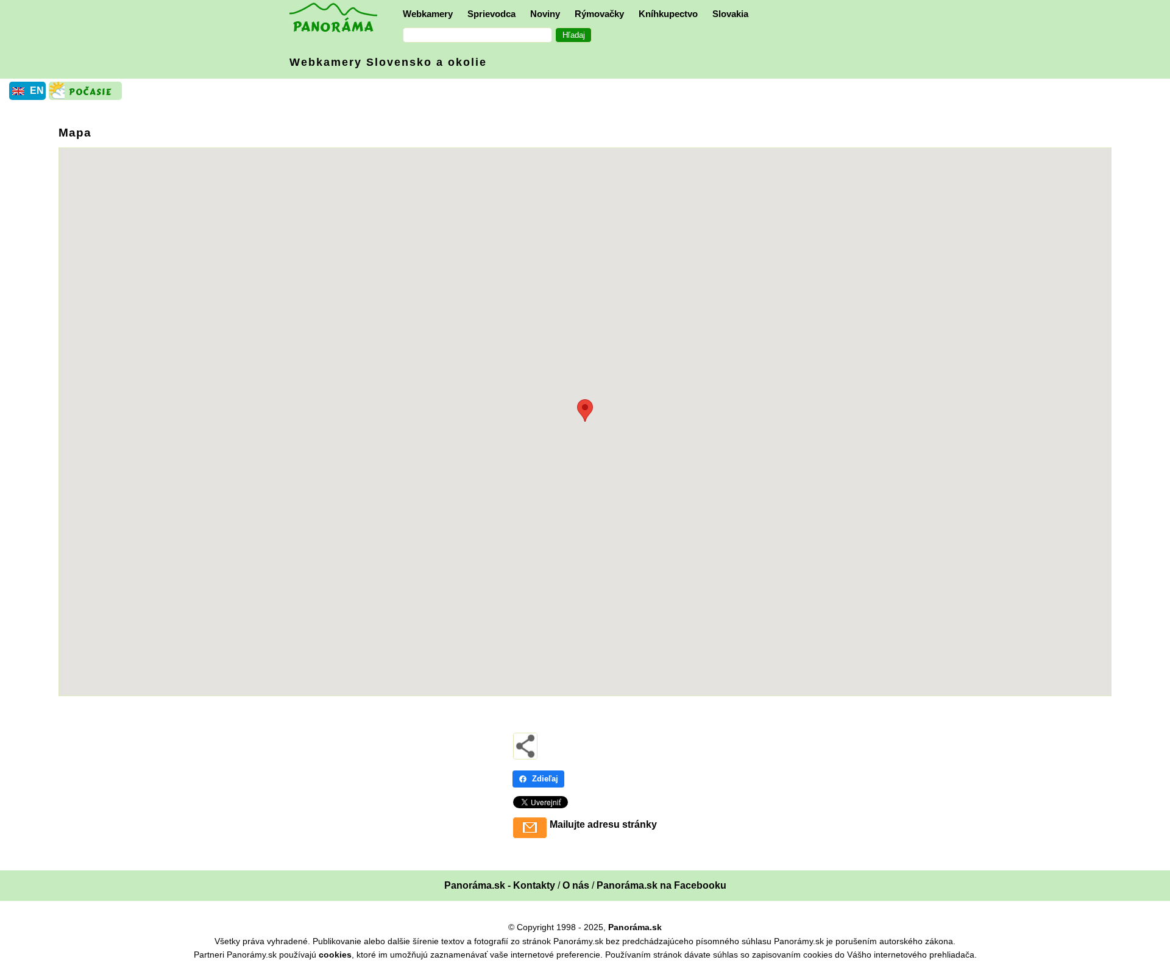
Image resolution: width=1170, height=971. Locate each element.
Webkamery (428, 14)
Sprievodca (491, 14)
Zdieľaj (545, 778)
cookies (335, 954)
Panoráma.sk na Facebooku (661, 885)
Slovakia (730, 14)
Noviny (545, 14)
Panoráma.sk (635, 927)
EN (37, 90)
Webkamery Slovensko (388, 62)
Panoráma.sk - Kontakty (499, 885)
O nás (575, 885)
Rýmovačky (599, 14)
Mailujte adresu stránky (603, 824)
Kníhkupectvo (668, 14)
